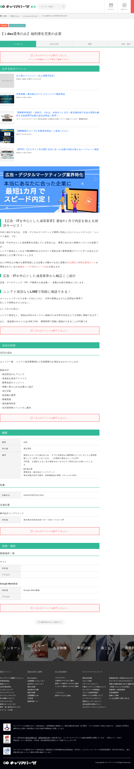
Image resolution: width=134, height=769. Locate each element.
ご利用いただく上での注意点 (119, 687)
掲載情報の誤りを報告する (51, 622)
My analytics (32, 678)
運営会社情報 (87, 678)
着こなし (108, 648)
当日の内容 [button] (54, 44)
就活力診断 (31, 687)
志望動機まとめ (32, 695)
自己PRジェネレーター (35, 684)
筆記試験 (84, 648)
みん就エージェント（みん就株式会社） (36, 75)
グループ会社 (87, 681)
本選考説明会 (4, 681)
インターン (12, 648)
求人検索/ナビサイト (7, 698)
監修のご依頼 (114, 695)
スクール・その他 (6, 710)
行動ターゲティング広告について (94, 687)
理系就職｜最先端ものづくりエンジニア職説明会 (40, 93)
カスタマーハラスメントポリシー (94, 707)
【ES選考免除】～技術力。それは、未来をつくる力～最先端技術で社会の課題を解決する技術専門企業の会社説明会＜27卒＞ (57, 114)
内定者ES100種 (33, 690)
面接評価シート (32, 701)
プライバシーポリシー (90, 684)
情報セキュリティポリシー (91, 701)
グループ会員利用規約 (90, 692)
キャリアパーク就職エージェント (12, 678)
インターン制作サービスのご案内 (67, 686)
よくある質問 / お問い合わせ (119, 698)
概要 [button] (90, 44)
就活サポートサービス (8, 704)
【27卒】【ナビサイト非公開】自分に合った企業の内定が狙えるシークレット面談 (57, 149)
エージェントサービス (8, 695)
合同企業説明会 (5, 687)
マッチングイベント (7, 692)
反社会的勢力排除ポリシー (91, 704)
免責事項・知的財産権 (117, 690)
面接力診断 (31, 692)
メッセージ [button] (18, 44)
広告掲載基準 (114, 692)
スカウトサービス (6, 701)
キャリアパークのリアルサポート (121, 681)
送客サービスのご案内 (63, 695)
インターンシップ (6, 690)
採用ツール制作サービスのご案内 (67, 683)
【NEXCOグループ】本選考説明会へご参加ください (42, 130)
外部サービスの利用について (92, 695)
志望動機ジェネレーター (36, 681)
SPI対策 (30, 698)
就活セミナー (4, 684)
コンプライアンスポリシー (91, 698)
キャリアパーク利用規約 (91, 690)
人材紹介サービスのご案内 (64, 681)
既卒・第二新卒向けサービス (10, 707)
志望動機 (60, 648)
